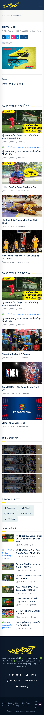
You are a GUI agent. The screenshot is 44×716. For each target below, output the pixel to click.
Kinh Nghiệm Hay (37, 704)
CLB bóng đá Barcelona (13, 422)
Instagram (11, 513)
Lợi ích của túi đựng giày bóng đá (19, 187)
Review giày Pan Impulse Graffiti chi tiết (28, 565)
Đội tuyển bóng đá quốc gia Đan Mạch (28, 623)
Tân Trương (8, 31)
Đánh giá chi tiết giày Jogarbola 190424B (27, 588)
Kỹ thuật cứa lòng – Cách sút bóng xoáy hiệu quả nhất (20, 304)
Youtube (28, 513)
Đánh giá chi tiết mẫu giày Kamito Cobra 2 (27, 600)
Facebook (11, 508)
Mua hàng (23, 686)
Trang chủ (6, 16)
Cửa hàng (11, 519)
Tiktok (27, 508)
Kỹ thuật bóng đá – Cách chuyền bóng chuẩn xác (28, 551)
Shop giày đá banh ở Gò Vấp (16, 354)
